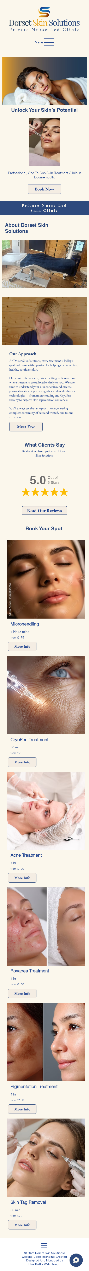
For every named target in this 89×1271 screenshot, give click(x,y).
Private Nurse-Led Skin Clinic (44, 208)
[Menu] (44, 1246)
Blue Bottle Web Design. (44, 1264)
